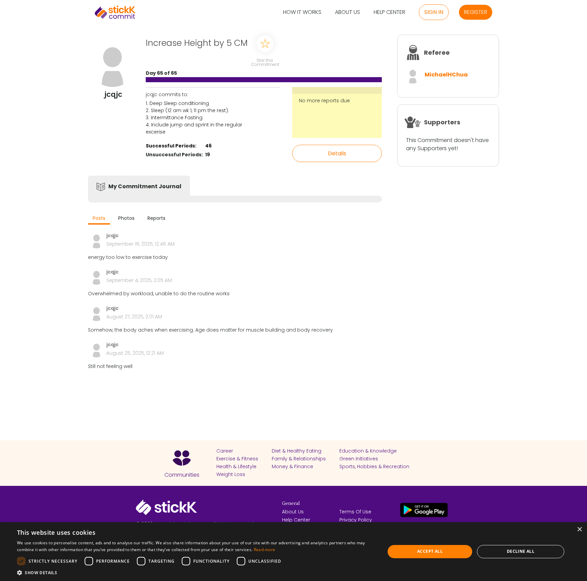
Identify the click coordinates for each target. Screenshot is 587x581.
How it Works (302, 12)
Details (337, 153)
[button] (195, 572)
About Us (347, 12)
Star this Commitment (265, 62)
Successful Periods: (171, 145)
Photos (126, 218)
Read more (264, 549)
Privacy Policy (355, 519)
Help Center (389, 12)
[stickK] (115, 12)
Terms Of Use (355, 511)
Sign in (433, 12)
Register (475, 12)
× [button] (579, 529)
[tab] (99, 219)
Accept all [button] (430, 551)
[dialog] (293, 551)
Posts (99, 218)
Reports (156, 218)
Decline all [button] (520, 551)
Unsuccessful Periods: (174, 154)
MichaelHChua (446, 74)
